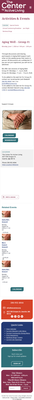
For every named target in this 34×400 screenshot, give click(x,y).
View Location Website (10, 165)
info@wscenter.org (14, 308)
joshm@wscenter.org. (9, 84)
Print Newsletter (12, 335)
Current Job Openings (14, 340)
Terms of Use (5, 397)
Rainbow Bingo (7, 31)
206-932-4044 (6, 81)
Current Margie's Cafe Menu (16, 331)
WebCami (19, 399)
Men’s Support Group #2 (5, 245)
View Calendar (11, 329)
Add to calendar (11, 197)
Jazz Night (26, 28)
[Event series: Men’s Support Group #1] (3, 259)
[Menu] (30, 7)
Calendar (5, 25)
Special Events (14, 25)
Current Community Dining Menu (18, 333)
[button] (25, 388)
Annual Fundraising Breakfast (12, 28)
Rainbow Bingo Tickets (14, 337)
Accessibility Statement (25, 397)
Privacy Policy (14, 397)
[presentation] (6, 214)
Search (6, 388)
